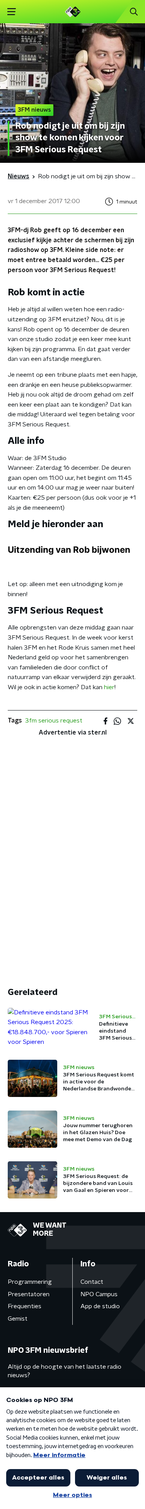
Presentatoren (28, 1294)
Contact (91, 1282)
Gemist (17, 1319)
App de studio (100, 1306)
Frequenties (24, 1306)
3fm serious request (53, 720)
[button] (11, 12)
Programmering (30, 1282)
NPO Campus (99, 1294)
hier (109, 687)
